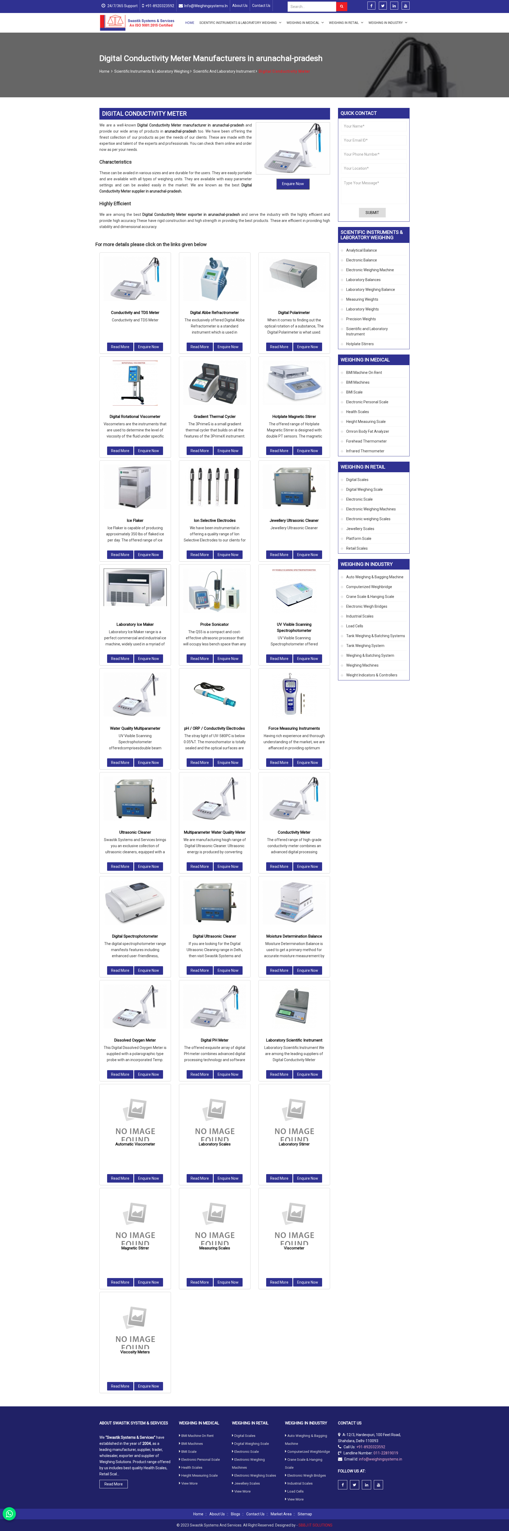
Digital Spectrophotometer (135, 936)
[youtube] (406, 6)
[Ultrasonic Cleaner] (135, 798)
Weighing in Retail (344, 23)
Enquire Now (293, 183)
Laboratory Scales (215, 1144)
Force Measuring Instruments (294, 728)
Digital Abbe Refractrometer (214, 312)
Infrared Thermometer (365, 451)
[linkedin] (394, 6)
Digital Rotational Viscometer (135, 416)
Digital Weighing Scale (364, 489)
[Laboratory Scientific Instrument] (294, 1006)
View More (189, 1483)
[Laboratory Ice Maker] (135, 587)
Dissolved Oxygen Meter (135, 1040)
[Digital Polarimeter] (294, 274)
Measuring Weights (362, 299)
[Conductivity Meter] (294, 798)
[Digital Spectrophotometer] (135, 902)
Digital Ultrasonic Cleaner (214, 936)
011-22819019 (386, 1453)
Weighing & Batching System (370, 655)
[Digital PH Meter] (214, 1006)
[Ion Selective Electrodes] (214, 487)
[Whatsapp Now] (9, 1513)
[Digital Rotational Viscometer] (135, 383)
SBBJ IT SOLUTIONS (315, 1525)
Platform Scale (358, 538)
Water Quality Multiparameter (135, 728)
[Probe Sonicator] (214, 590)
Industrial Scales (360, 616)
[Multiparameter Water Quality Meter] (214, 798)
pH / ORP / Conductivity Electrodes (214, 728)
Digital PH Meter (215, 1040)
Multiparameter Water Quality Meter (214, 832)
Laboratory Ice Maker (135, 624)
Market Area (281, 1514)
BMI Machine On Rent (364, 372)
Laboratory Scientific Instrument (294, 1040)
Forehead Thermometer (366, 441)
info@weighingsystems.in (206, 6)
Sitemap (305, 1514)
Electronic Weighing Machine (370, 270)
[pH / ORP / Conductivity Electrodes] (214, 695)
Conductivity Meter (294, 832)
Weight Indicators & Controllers (371, 675)
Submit (372, 213)
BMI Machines (358, 382)
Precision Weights (361, 319)
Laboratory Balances (363, 280)
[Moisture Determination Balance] (294, 902)
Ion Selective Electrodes (215, 520)
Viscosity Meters (135, 1352)
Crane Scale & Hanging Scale (370, 596)
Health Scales (357, 412)
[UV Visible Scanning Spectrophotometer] (294, 591)
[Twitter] (383, 6)
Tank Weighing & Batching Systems (375, 636)
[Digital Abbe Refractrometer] (214, 279)
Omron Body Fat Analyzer (367, 431)
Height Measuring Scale (366, 421)
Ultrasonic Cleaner (135, 832)
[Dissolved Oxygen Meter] (135, 1006)
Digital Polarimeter (294, 312)
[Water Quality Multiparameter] (135, 694)
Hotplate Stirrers (360, 344)
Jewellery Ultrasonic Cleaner (294, 520)
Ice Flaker (135, 520)
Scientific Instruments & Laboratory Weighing (238, 23)
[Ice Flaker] (135, 487)
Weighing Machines (362, 665)
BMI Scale (354, 392)
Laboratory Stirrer (294, 1144)
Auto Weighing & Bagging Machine (374, 577)
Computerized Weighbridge (369, 587)
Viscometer (294, 1248)
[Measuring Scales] (214, 1223)
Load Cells (354, 626)
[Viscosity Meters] (135, 1327)
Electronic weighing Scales (368, 519)
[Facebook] (371, 6)
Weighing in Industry (385, 23)
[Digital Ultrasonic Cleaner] (214, 902)
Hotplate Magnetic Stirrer (294, 416)
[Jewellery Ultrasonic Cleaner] (294, 487)
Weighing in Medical (303, 23)
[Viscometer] (294, 1223)
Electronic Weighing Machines (371, 509)
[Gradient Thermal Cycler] (214, 383)
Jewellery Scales (360, 529)
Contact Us (261, 5)
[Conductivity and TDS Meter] (135, 279)
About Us (240, 5)
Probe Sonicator (214, 624)
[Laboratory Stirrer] (294, 1119)
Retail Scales (357, 548)
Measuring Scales (214, 1248)
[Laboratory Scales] (214, 1119)
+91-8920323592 (159, 6)
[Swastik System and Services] (137, 22)
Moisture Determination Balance (294, 936)
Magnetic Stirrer (135, 1248)
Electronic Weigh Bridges (366, 606)
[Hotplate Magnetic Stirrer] (294, 383)
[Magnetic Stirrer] (135, 1223)
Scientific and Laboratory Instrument (224, 71)
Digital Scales (357, 480)
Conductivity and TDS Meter (135, 312)
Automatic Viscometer (135, 1144)
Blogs (235, 1514)
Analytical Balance (361, 250)
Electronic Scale (359, 499)
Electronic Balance (361, 260)
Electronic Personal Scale (367, 402)
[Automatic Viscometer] (135, 1119)
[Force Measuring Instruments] (294, 695)
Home (189, 23)
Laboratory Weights (362, 309)
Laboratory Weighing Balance (370, 289)
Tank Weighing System (365, 646)
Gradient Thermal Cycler (215, 416)
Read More (120, 347)
